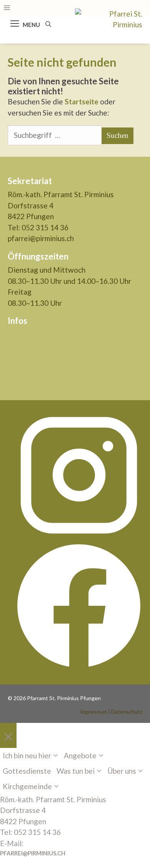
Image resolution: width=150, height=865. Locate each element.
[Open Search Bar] (48, 24)
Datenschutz (126, 711)
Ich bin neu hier (27, 755)
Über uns (121, 770)
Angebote (80, 755)
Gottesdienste (27, 770)
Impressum (93, 711)
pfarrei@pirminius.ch (41, 238)
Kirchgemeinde (27, 786)
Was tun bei (76, 770)
